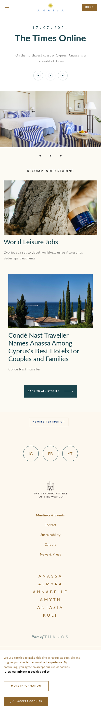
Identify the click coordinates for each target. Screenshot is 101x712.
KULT (50, 615)
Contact (51, 525)
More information (26, 686)
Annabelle (50, 592)
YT (70, 454)
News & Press (50, 554)
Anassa (50, 576)
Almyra (50, 584)
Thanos (56, 637)
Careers (51, 544)
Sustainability (50, 535)
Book (89, 7)
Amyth (50, 600)
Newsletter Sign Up (49, 422)
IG (31, 454)
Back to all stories (44, 391)
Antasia (50, 608)
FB (50, 454)
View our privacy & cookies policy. (27, 671)
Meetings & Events (50, 515)
